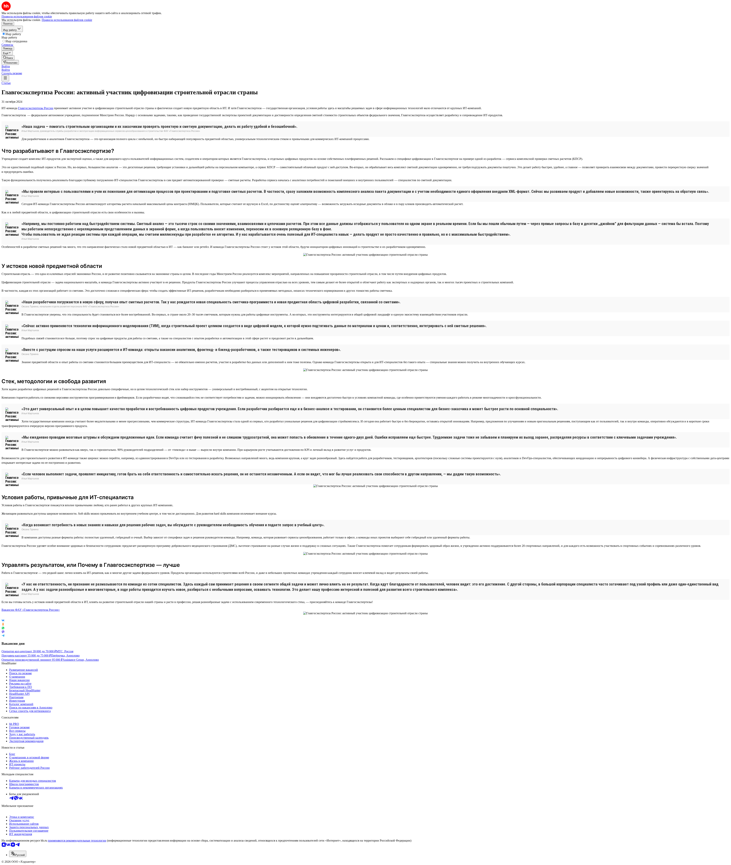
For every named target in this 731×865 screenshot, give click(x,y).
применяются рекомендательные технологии (77, 840)
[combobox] (17, 854)
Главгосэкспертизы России (35, 108)
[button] (6, 66)
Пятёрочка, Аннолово (65, 655)
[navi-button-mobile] (5, 78)
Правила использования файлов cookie (67, 20)
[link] (8, 57)
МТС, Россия (64, 651)
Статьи (6, 83)
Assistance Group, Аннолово (81, 659)
